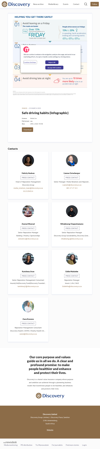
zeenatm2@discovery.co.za (28, 239)
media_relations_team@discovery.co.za (28, 188)
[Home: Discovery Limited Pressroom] (15, 4)
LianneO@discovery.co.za (71, 185)
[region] (51, 59)
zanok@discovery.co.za (28, 334)
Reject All (52, 62)
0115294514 (28, 191)
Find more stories (72, 445)
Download (27, 130)
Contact (76, 4)
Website (50, 430)
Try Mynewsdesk (42, 445)
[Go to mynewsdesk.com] (10, 442)
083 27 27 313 (71, 188)
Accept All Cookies (54, 68)
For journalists (57, 445)
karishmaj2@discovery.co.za (28, 286)
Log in (84, 445)
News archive (38, 4)
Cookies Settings (30, 62)
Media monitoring (10, 445)
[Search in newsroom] (85, 4)
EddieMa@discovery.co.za (72, 286)
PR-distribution (26, 445)
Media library (53, 4)
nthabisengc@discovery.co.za (72, 239)
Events (65, 4)
